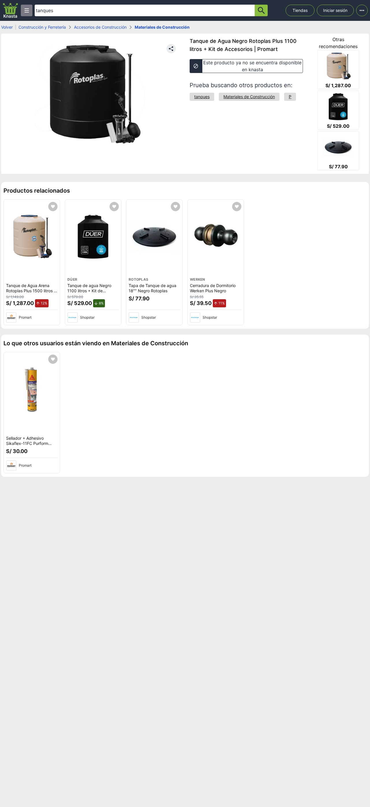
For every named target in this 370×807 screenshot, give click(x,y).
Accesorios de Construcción (100, 27)
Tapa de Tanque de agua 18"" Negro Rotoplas (152, 288)
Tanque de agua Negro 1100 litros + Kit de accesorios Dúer (89, 290)
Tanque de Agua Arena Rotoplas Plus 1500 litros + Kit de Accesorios (31, 290)
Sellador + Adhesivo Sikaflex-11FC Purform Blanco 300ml (27, 443)
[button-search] (261, 10)
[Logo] (10, 10)
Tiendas (300, 10)
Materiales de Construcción (162, 27)
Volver (7, 27)
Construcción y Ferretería (42, 27)
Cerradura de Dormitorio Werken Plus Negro (213, 288)
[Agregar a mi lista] (53, 206)
